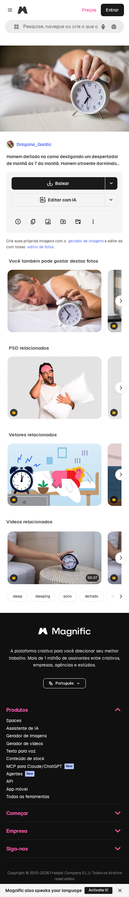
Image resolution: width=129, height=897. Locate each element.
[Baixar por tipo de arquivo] (111, 183)
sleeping (42, 596)
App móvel (17, 789)
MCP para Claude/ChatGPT (39, 766)
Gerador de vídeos (24, 743)
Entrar (112, 10)
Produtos (17, 709)
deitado (91, 596)
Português (64, 683)
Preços (89, 10)
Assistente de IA (22, 728)
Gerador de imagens (26, 736)
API (9, 781)
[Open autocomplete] (14, 26)
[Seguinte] (120, 301)
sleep (17, 596)
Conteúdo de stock (25, 758)
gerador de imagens (86, 241)
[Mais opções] (93, 222)
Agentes (19, 774)
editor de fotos (41, 247)
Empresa (16, 830)
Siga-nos (17, 848)
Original (40, 53)
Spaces (13, 720)
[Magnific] (64, 633)
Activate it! (98, 890)
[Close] (120, 890)
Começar (17, 813)
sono (67, 596)
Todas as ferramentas (27, 796)
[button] (64, 683)
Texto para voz (21, 751)
